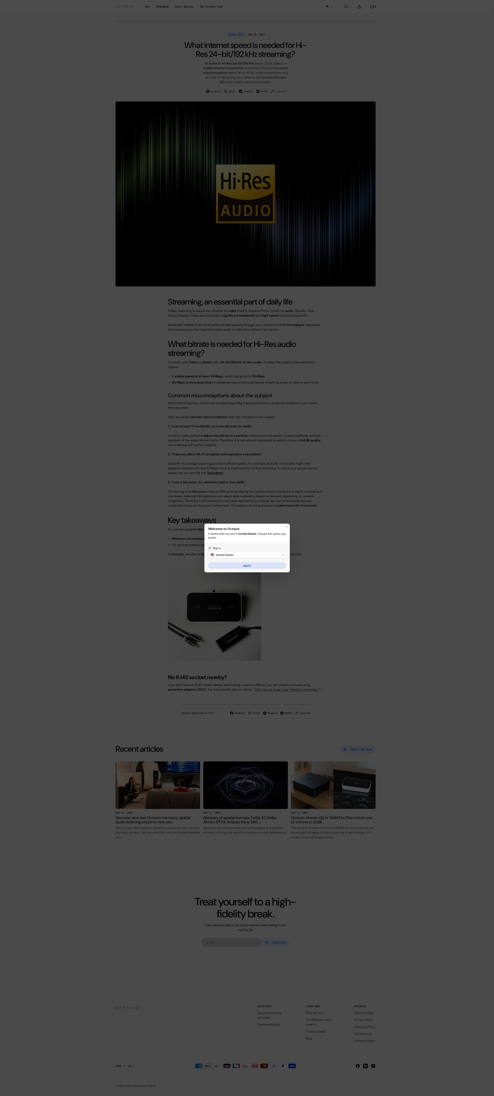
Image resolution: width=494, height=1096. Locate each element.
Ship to (217, 548)
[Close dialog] (287, 526)
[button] (247, 554)
